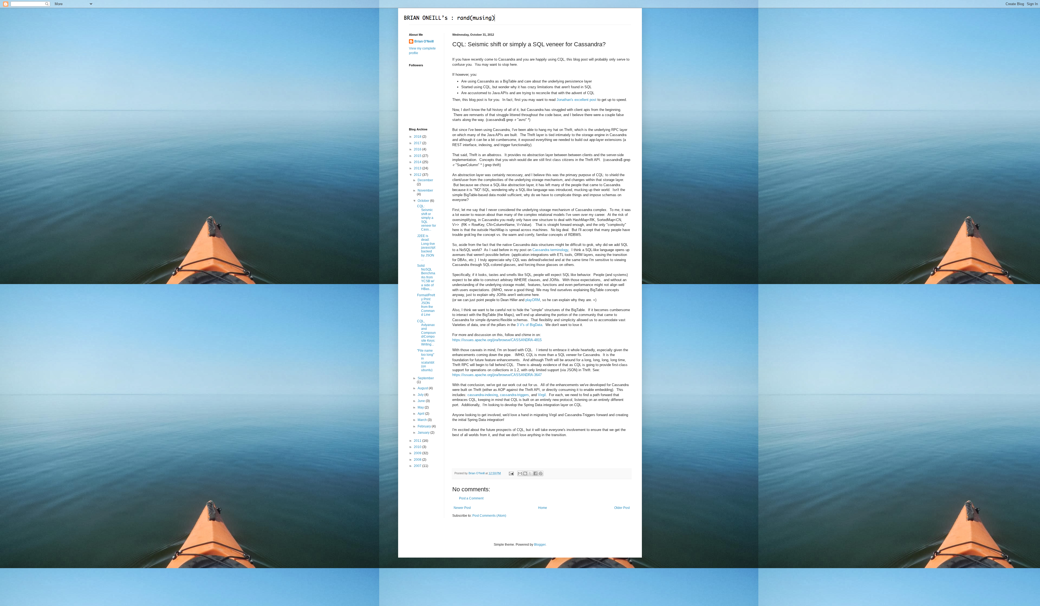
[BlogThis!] (525, 473)
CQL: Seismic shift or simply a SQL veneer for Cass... (426, 217)
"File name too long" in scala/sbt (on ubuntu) (425, 360)
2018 (418, 137)
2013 (418, 168)
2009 (418, 453)
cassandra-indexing (482, 395)
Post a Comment (471, 498)
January (424, 432)
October (424, 201)
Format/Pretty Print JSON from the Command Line (426, 305)
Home (542, 508)
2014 (418, 162)
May (421, 407)
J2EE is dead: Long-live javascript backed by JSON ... (426, 247)
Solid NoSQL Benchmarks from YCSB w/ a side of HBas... (426, 277)
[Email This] (520, 473)
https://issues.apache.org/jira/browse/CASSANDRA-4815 (497, 340)
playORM (532, 300)
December (425, 180)
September (426, 378)
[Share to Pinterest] (540, 473)
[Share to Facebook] (535, 473)
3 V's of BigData (529, 325)
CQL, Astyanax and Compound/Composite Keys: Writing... (426, 332)
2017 (418, 143)
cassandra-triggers (514, 395)
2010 (418, 447)
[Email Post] (511, 473)
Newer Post (462, 508)
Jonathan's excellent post (576, 100)
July (421, 395)
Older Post (622, 508)
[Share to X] (530, 473)
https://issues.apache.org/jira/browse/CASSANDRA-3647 (497, 375)
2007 (418, 466)
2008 (418, 460)
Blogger (539, 544)
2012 (418, 175)
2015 (418, 156)
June (422, 401)
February (425, 426)
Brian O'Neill (424, 41)
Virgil (542, 395)
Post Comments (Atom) (489, 516)
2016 (418, 149)
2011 (418, 441)
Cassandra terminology (550, 250)
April (421, 414)
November (425, 190)
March (423, 420)
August (423, 388)
